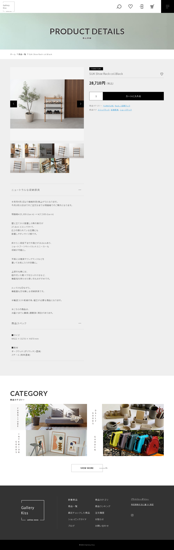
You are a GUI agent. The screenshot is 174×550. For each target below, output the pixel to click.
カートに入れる (133, 96)
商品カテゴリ (101, 499)
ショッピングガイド (77, 519)
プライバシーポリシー (140, 499)
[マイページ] (141, 6)
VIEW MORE (87, 468)
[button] (13, 104)
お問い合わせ (102, 525)
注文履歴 (100, 512)
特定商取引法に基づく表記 (142, 504)
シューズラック (126, 109)
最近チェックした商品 (79, 512)
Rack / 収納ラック (122, 105)
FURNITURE (108, 105)
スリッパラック (104, 109)
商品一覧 (72, 506)
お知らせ (99, 519)
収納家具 (115, 109)
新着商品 (72, 499)
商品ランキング (102, 506)
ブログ (71, 525)
